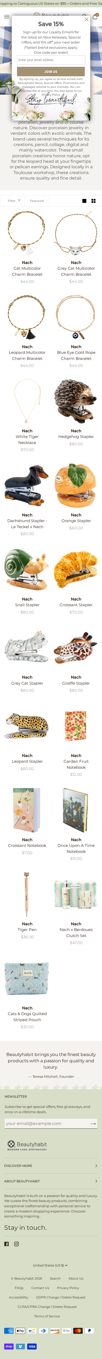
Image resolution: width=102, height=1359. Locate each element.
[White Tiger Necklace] (26, 401)
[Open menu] (9, 16)
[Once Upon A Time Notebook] (75, 810)
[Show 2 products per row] (93, 200)
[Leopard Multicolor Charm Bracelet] (26, 317)
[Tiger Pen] (26, 894)
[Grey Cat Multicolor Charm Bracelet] (75, 233)
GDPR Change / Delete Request (61, 1297)
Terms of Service (47, 1316)
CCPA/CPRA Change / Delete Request (47, 1307)
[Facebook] (6, 1244)
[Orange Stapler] (75, 485)
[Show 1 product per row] (84, 200)
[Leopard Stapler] (26, 726)
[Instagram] (16, 1244)
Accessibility (18, 1297)
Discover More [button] (18, 1166)
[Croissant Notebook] (26, 810)
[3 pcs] (75, 894)
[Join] (89, 1123)
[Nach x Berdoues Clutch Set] (75, 894)
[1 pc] (26, 233)
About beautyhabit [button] (22, 1181)
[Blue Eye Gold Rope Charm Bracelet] (75, 317)
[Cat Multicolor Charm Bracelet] (26, 233)
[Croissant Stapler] (75, 569)
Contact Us (40, 1288)
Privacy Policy (68, 1288)
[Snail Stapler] (26, 569)
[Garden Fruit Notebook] (75, 726)
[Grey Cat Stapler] (26, 647)
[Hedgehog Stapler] (75, 401)
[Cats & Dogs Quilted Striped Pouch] (26, 978)
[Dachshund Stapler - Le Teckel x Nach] (26, 485)
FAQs (19, 1288)
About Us (76, 1278)
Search (55, 1278)
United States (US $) (48, 1265)
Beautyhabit (24, 1278)
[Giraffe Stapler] (75, 647)
